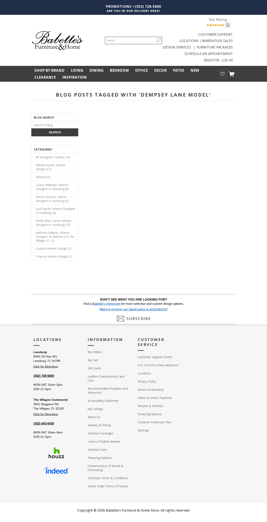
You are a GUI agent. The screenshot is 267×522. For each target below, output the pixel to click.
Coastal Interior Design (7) (53, 248)
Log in (227, 60)
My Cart (93, 360)
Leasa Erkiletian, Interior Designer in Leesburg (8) (52, 187)
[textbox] (54, 124)
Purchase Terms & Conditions (108, 478)
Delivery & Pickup (99, 425)
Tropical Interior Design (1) (54, 256)
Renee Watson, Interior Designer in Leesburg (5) (52, 199)
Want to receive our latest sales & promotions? (133, 309)
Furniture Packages (100, 433)
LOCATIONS (189, 40)
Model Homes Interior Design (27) (51, 167)
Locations (144, 373)
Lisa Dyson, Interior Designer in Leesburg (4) (55, 211)
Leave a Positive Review (104, 441)
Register (211, 60)
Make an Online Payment (155, 398)
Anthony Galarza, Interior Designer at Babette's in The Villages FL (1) (55, 236)
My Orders (95, 352)
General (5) (43, 177)
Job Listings (95, 409)
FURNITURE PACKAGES (215, 47)
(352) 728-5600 (148, 6)
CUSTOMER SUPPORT (215, 34)
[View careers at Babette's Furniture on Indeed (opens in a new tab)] (56, 471)
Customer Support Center (155, 357)
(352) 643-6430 (43, 423)
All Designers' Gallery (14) (53, 157)
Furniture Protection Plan (154, 422)
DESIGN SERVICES (178, 47)
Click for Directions (45, 366)
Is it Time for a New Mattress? (158, 365)
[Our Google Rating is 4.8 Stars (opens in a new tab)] (218, 24)
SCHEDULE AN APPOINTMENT (208, 53)
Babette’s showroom (106, 303)
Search (158, 40)
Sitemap (143, 430)
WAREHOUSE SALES (217, 40)
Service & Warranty (151, 390)
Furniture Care (97, 450)
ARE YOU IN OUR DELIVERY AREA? (133, 11)
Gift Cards (94, 368)
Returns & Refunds (150, 406)
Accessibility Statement (103, 401)
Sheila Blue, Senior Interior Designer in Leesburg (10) (54, 223)
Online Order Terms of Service (108, 486)
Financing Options (100, 458)
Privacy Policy (147, 381)
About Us (94, 417)
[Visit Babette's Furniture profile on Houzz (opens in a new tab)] (56, 452)
